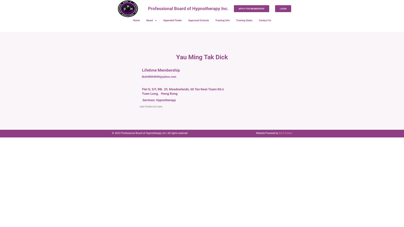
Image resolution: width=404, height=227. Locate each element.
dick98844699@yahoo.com (159, 76)
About (149, 20)
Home (136, 20)
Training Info (222, 20)
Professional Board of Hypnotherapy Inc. (188, 8)
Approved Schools (198, 20)
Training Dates (244, 20)
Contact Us (265, 20)
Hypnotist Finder (172, 20)
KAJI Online (285, 133)
